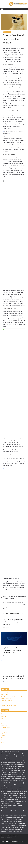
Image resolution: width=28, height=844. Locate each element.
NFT (2, 737)
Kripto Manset (13, 46)
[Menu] (2, 9)
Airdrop (3, 714)
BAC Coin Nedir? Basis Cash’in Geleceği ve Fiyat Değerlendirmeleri (15, 597)
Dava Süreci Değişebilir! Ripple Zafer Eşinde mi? (13, 603)
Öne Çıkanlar (4, 740)
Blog (2, 718)
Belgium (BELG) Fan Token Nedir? (9, 705)
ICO (2, 723)
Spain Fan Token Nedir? (6, 700)
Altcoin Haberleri (6, 31)
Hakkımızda (14, 841)
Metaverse (3, 735)
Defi (2, 721)
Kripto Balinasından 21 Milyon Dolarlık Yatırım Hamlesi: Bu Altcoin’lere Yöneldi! (12, 650)
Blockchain (3, 716)
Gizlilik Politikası (5, 841)
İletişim (21, 841)
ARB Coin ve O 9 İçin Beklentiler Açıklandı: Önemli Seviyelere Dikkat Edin (13, 622)
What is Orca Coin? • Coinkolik (8, 703)
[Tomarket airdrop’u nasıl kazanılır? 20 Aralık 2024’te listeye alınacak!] (14, 661)
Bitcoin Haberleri (6, 730)
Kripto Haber (4, 725)
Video (2, 742)
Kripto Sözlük (4, 733)
